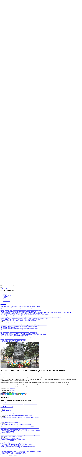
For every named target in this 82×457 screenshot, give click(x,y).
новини (3, 304)
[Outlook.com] (24, 394)
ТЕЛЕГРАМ (12, 388)
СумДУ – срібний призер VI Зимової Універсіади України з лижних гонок (20, 404)
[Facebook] (2, 394)
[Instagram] (4, 394)
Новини (5, 294)
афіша (4, 297)
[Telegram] (13, 394)
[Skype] (15, 394)
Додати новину (6, 301)
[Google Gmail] (26, 394)
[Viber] (17, 394)
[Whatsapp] (10, 394)
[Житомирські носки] (41, 29)
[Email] (19, 394)
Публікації (5, 296)
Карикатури (5, 298)
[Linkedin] (8, 394)
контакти (5, 299)
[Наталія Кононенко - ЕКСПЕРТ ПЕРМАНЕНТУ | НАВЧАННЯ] (41, 39)
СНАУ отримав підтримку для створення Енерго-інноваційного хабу (19, 402)
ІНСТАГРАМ (13, 390)
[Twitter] (6, 394)
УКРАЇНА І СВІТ (7, 295)
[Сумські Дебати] (5, 288)
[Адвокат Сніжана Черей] (41, 19)
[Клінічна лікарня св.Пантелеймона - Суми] (41, 9)
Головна (5, 292)
